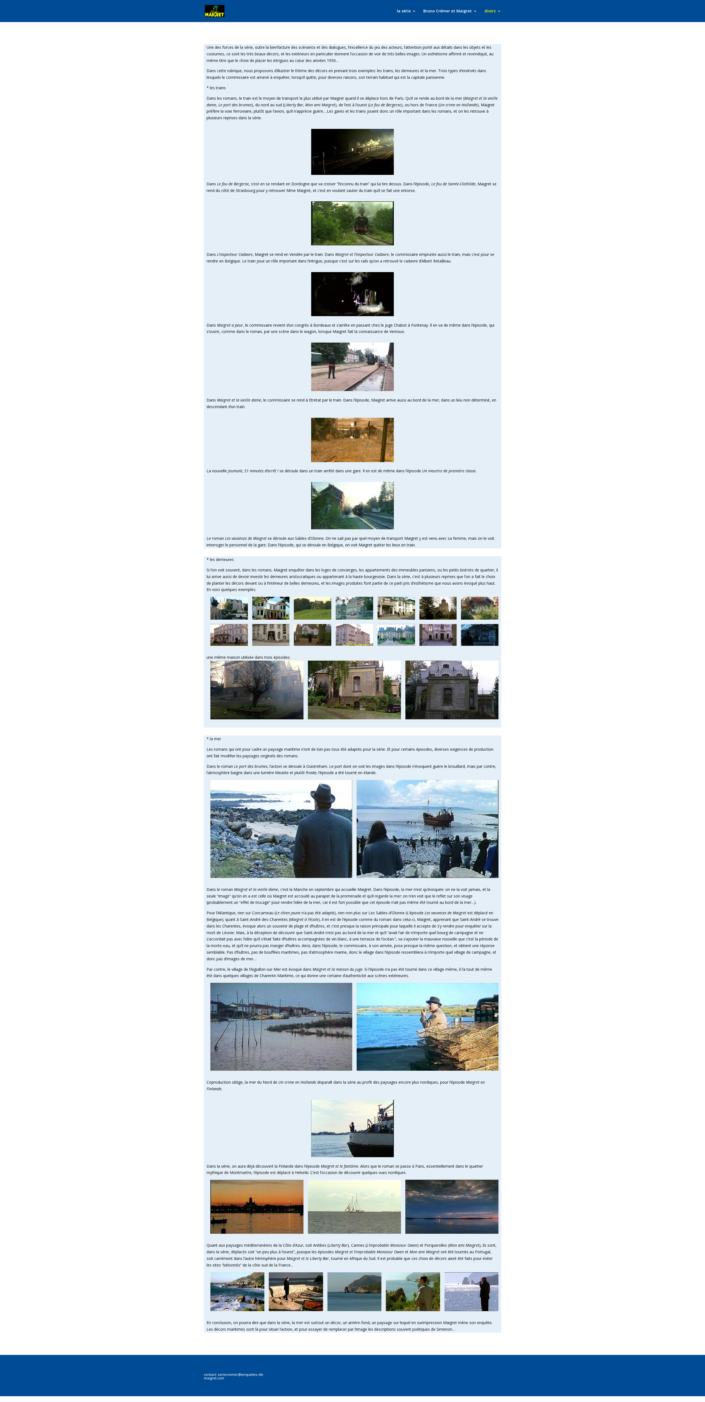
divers (490, 11)
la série (404, 11)
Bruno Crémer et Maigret (447, 11)
